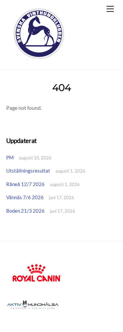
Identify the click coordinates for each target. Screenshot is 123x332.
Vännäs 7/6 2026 (25, 197)
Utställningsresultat (28, 171)
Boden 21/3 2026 (25, 211)
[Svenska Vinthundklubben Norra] (38, 58)
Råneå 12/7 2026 (25, 184)
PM (10, 157)
